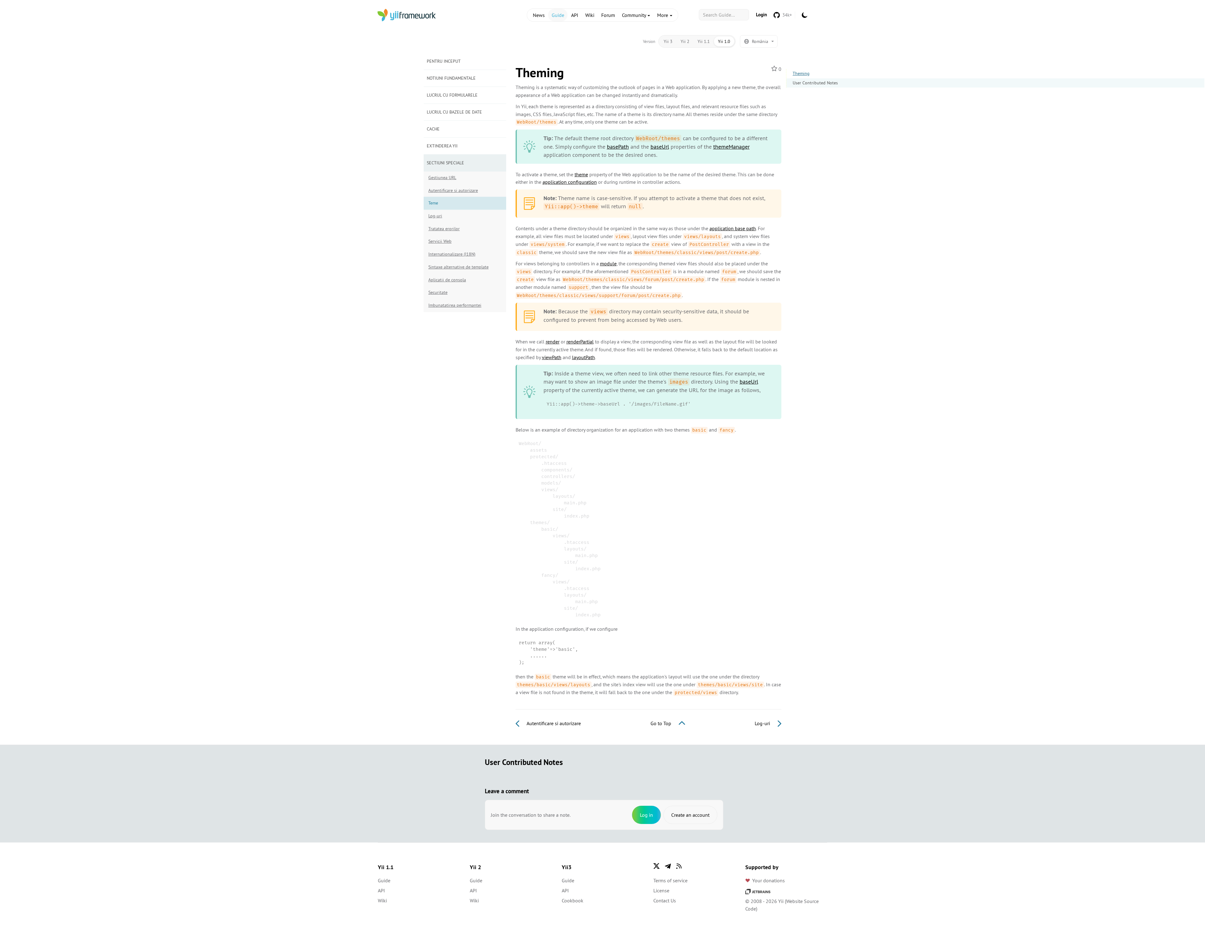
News (539, 15)
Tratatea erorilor (444, 228)
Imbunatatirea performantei (454, 305)
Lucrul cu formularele (452, 95)
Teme (433, 203)
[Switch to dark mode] (804, 15)
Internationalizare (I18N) (451, 254)
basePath (618, 146)
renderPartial (580, 341)
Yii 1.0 (724, 41)
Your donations (768, 880)
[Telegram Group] (668, 866)
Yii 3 (668, 41)
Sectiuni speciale (445, 163)
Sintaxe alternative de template (458, 267)
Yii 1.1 (704, 41)
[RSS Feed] (679, 866)
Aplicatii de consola (447, 280)
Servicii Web (440, 241)
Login (761, 15)
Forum (608, 15)
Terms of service (670, 880)
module (608, 263)
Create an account (690, 815)
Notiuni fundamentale (451, 78)
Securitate (437, 292)
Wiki (589, 15)
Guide (558, 15)
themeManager (731, 146)
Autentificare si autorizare (453, 190)
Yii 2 (685, 41)
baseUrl (660, 146)
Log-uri (435, 216)
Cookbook (572, 900)
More (663, 15)
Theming (801, 73)
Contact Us (664, 900)
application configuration (570, 182)
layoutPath (583, 357)
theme (581, 174)
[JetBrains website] (757, 891)
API (574, 15)
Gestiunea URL (442, 177)
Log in (646, 815)
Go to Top (661, 723)
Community (634, 15)
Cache (433, 129)
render (553, 341)
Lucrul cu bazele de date (454, 112)
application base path (733, 228)
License (661, 890)
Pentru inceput (444, 61)
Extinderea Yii (442, 146)
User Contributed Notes (815, 83)
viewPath (551, 357)
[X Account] (656, 866)
